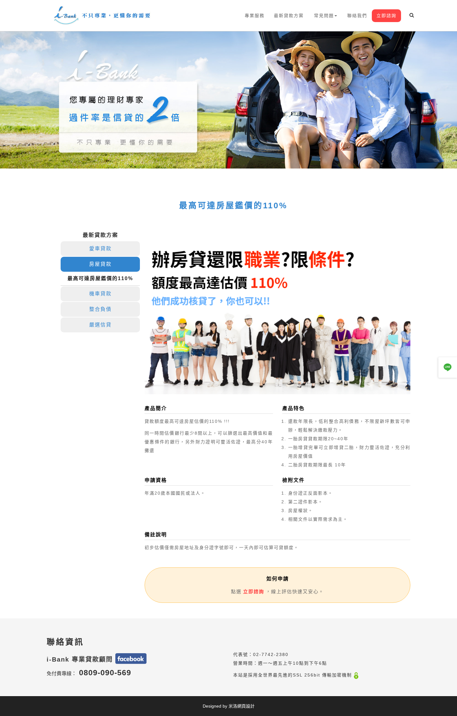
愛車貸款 (100, 248)
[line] (447, 367)
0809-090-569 (105, 672)
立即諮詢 (386, 15)
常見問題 (324, 15)
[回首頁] (103, 15)
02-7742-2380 (271, 654)
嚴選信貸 (100, 324)
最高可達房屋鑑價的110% (100, 278)
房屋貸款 (100, 264)
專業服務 (255, 15)
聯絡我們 (357, 15)
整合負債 (100, 309)
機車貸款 (100, 293)
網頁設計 (246, 706)
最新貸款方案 (289, 15)
